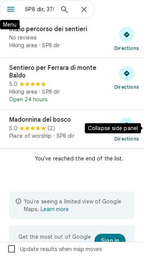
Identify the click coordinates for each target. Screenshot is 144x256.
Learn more (55, 209)
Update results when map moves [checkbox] (54, 249)
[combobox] (39, 9)
